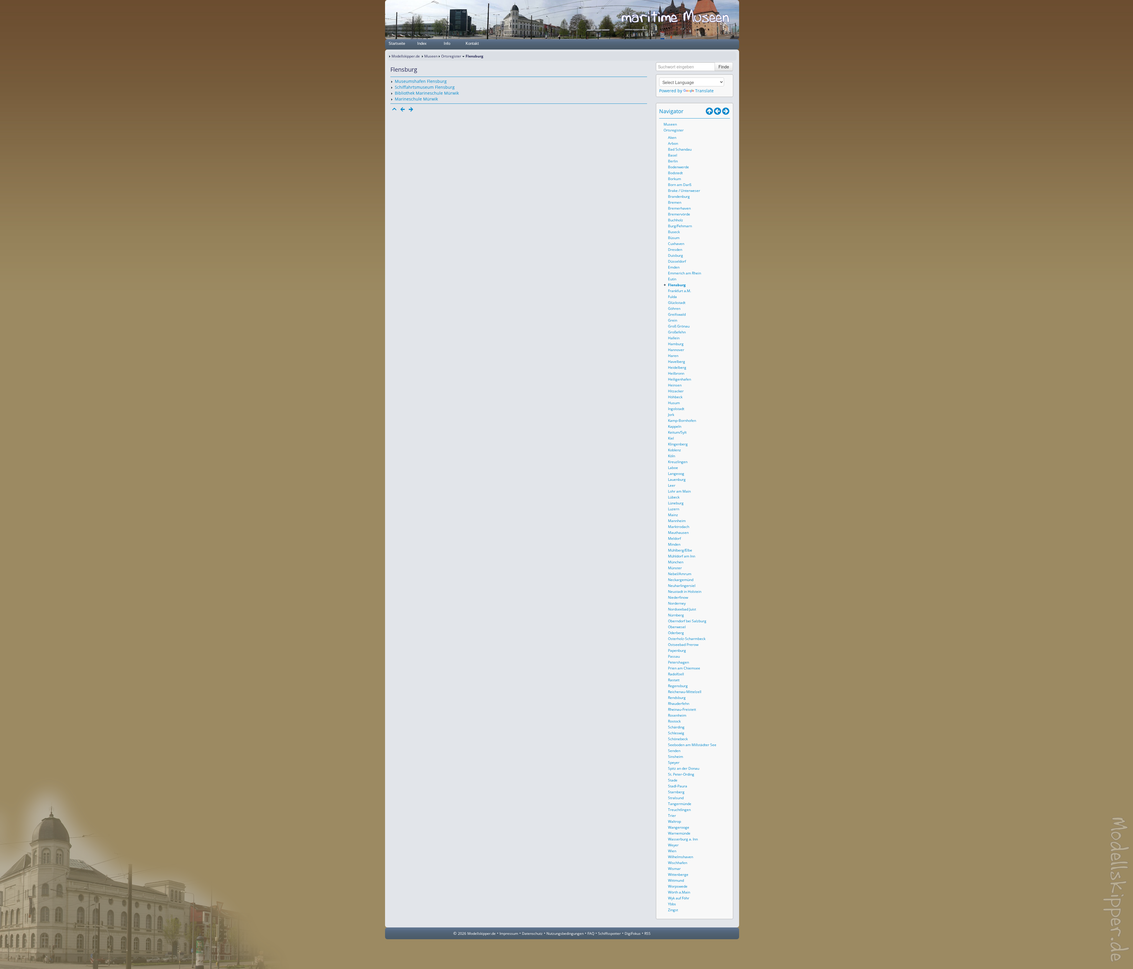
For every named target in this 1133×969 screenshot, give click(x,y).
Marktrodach (678, 526)
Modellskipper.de (406, 56)
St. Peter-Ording (681, 774)
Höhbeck (675, 396)
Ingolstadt (676, 408)
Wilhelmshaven (680, 856)
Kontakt (472, 43)
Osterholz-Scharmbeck (686, 638)
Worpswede (677, 886)
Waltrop (674, 821)
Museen (431, 56)
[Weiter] (411, 109)
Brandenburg (679, 196)
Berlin (673, 161)
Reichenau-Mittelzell (684, 691)
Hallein (674, 337)
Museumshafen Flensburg (421, 81)
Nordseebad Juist (682, 609)
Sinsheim (675, 756)
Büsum (674, 237)
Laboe (673, 467)
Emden (674, 267)
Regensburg (678, 685)
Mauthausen (678, 532)
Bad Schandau (680, 149)
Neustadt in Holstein (684, 591)
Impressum (509, 933)
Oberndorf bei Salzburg (687, 620)
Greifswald (677, 314)
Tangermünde (679, 803)
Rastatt (674, 679)
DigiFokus (633, 933)
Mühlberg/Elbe (680, 550)
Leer (671, 485)
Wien (672, 850)
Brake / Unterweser (684, 190)
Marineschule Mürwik (416, 99)
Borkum (674, 178)
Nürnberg (676, 615)
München (675, 562)
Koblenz (674, 450)
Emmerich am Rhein (684, 273)
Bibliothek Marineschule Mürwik (427, 93)
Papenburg (677, 650)
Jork (671, 414)
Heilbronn (676, 373)
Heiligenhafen (679, 379)
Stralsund (676, 797)
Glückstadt (676, 302)
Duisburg (675, 255)
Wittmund (676, 880)
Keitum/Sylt (677, 432)
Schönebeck (678, 738)
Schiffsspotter (609, 933)
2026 (462, 933)
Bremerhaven (679, 208)
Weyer (673, 845)
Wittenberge (678, 874)
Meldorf (674, 538)
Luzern (673, 508)
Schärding (676, 727)
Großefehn (677, 332)
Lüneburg (676, 503)
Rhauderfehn (678, 703)
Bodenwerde (678, 167)
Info (447, 43)
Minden (674, 544)
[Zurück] (403, 109)
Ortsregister (451, 56)
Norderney (677, 603)
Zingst (673, 909)
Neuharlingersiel (681, 585)
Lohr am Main (679, 491)
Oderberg (676, 632)
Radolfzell (676, 674)
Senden (674, 750)
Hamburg (676, 343)
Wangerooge (678, 827)
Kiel (671, 438)
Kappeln (674, 426)
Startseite (397, 43)
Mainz (673, 514)
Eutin (672, 279)
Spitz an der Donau (683, 768)
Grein (672, 320)
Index (422, 43)
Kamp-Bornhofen (682, 420)
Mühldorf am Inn (681, 556)
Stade (672, 780)
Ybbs (672, 904)
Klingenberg (678, 444)
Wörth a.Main (679, 892)
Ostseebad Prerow (683, 644)
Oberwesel (677, 626)
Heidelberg (677, 367)
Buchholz (675, 220)
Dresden (675, 249)
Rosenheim (677, 715)
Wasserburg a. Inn (683, 839)
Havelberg (676, 361)
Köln (671, 455)
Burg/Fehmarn (680, 225)
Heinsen (675, 385)
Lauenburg (677, 479)
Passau (674, 656)
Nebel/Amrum (679, 573)
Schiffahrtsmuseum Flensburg (425, 87)
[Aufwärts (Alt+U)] (709, 111)
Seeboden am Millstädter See (692, 744)
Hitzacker (676, 391)
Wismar (674, 868)
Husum (674, 402)
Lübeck (674, 497)
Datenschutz (532, 933)
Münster (675, 567)
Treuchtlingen (679, 809)
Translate (704, 90)
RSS (647, 933)
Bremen (674, 202)
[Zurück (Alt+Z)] (717, 111)
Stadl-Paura (677, 786)
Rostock (674, 721)
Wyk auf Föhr (678, 898)
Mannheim (677, 520)
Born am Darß (679, 184)
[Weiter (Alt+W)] (726, 111)
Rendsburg (677, 697)
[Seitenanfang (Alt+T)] (394, 109)
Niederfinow (678, 597)
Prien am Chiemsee (684, 668)
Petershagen (678, 662)
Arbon (673, 143)
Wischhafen (677, 862)
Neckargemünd (680, 579)
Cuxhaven (676, 243)
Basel (672, 155)
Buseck (674, 231)
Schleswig (676, 733)
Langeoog (676, 473)
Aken (672, 137)
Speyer (674, 762)
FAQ (590, 933)
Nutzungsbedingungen (565, 933)
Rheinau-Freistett (682, 709)
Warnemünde (679, 833)
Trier (672, 815)
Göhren (674, 308)
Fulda (672, 296)
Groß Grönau (679, 326)
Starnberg (676, 791)
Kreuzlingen (677, 461)
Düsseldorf (677, 261)
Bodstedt (675, 172)
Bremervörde (679, 214)
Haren (673, 355)
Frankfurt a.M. (679, 290)
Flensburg (677, 284)
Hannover (676, 349)
